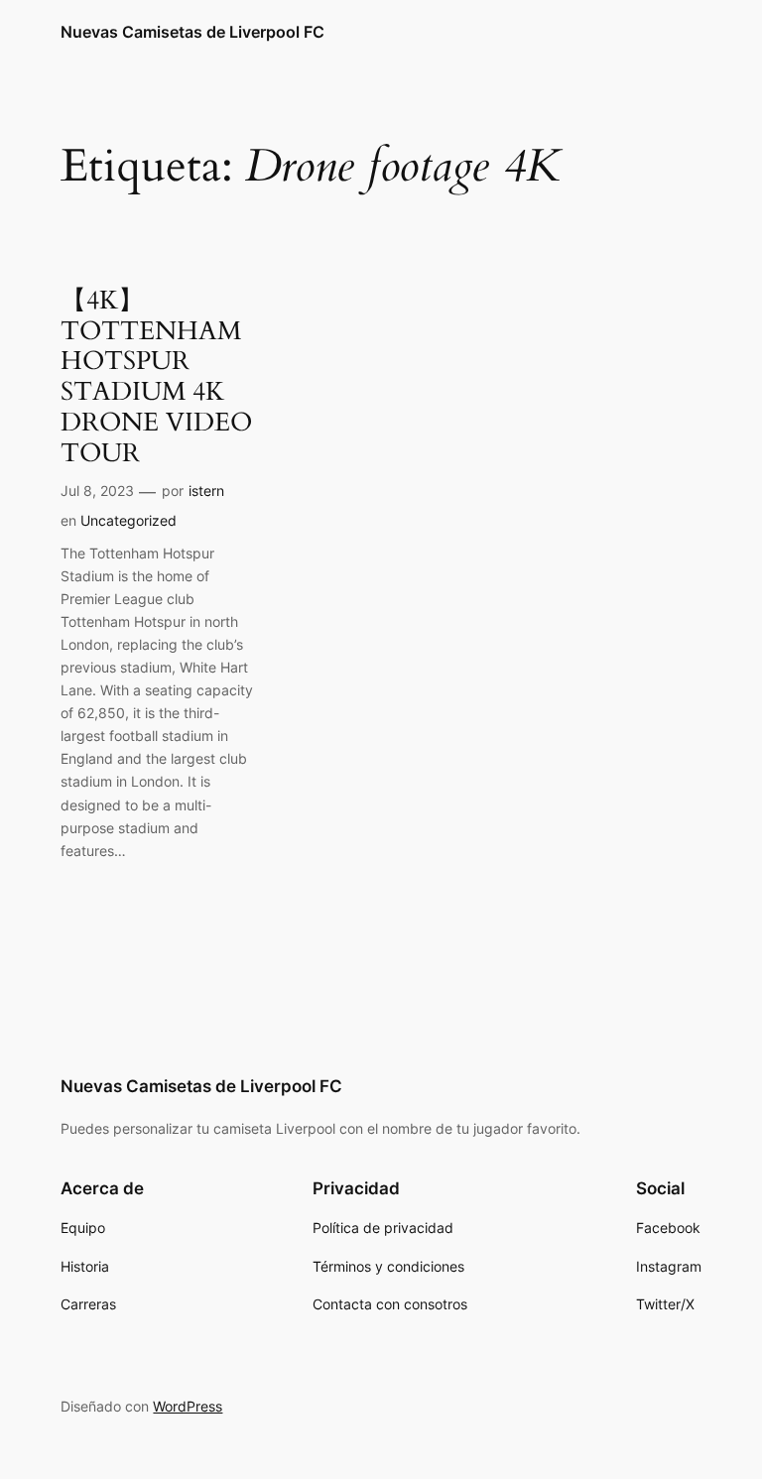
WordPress (187, 1406)
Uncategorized (128, 520)
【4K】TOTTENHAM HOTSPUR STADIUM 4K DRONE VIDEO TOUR (156, 377)
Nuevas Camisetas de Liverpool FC (192, 32)
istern (206, 490)
